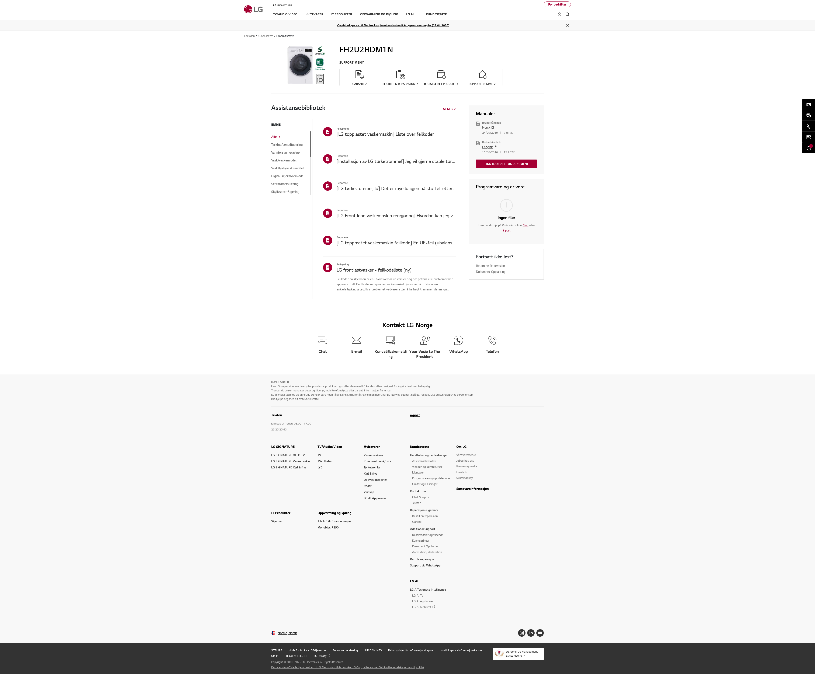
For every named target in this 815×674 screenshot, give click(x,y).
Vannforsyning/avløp (285, 152)
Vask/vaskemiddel (283, 160)
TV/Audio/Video (330, 446)
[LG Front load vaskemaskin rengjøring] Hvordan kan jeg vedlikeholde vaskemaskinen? (396, 215)
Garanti (417, 522)
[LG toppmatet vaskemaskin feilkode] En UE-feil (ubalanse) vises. (396, 242)
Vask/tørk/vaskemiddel (287, 168)
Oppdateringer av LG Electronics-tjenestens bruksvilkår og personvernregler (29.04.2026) (393, 25)
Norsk (486, 127)
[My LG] (559, 14)
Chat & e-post (421, 497)
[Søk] (567, 14)
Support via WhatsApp (425, 565)
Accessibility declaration (427, 552)
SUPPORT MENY (351, 62)
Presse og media (466, 466)
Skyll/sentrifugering (285, 191)
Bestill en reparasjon (425, 516)
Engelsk (487, 147)
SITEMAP (276, 650)
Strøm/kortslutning (284, 184)
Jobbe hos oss (465, 460)
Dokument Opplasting (491, 271)
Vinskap (369, 492)
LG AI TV (417, 595)
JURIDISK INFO (373, 650)
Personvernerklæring (345, 650)
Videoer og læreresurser (427, 467)
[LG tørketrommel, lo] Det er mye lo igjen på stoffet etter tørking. (396, 188)
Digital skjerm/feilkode (287, 176)
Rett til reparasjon (422, 559)
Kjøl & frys (370, 473)
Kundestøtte (419, 446)
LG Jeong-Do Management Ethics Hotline (522, 653)
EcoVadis (461, 472)
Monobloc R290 (328, 527)
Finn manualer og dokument (506, 164)
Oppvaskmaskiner (375, 480)
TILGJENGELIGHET (297, 656)
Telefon (416, 503)
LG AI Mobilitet (421, 607)
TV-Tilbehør (325, 461)
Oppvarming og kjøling (334, 513)
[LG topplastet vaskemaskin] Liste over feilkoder (385, 134)
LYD (320, 467)
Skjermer (276, 521)
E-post (506, 230)
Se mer (448, 109)
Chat (525, 225)
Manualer (418, 472)
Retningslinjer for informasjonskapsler (411, 650)
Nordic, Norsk (287, 633)
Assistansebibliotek (424, 461)
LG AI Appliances (375, 498)
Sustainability (464, 478)
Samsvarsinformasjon (472, 488)
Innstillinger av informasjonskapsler (461, 650)
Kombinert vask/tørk (377, 461)
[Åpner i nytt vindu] (522, 633)
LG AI (414, 581)
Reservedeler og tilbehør (427, 535)
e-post (415, 415)
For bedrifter (557, 4)
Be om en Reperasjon (490, 265)
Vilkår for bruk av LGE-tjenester (307, 650)
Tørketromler (372, 467)
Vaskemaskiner (373, 455)
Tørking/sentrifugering (287, 144)
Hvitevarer (372, 446)
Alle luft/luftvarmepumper (335, 521)
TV (319, 455)
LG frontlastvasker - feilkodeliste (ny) (374, 269)
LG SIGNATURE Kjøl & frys (288, 467)
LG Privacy (320, 656)
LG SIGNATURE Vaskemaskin (290, 461)
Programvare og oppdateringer (431, 478)
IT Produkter (280, 513)
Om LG (461, 446)
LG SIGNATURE (283, 446)
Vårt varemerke (466, 455)
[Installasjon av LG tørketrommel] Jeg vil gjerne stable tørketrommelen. (396, 161)
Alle (274, 137)
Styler (367, 486)
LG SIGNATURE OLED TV (288, 455)
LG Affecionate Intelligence (428, 589)
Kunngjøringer (420, 540)
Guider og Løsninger (424, 484)
